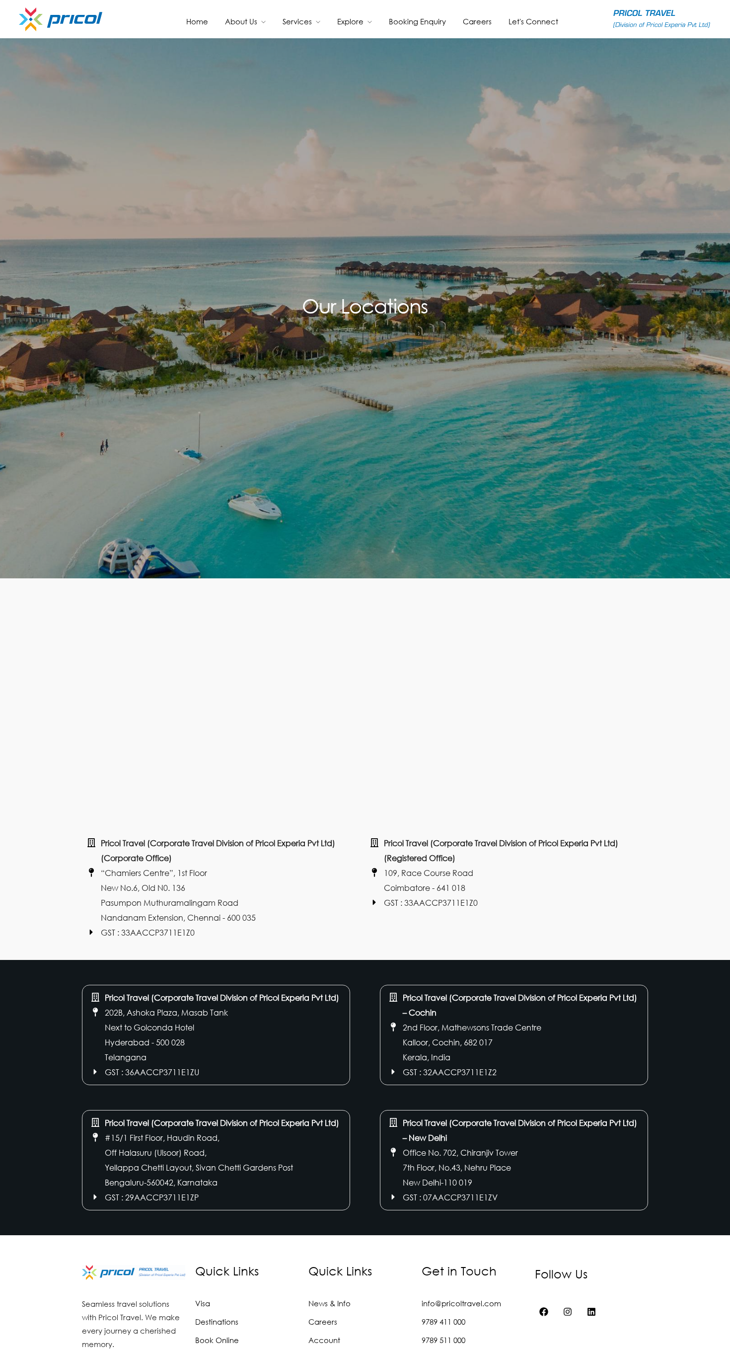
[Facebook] (544, 1312)
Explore (350, 21)
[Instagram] (568, 1312)
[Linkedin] (591, 1312)
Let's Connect (533, 21)
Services (297, 21)
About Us (241, 21)
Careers (477, 21)
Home (197, 21)
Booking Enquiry (417, 21)
